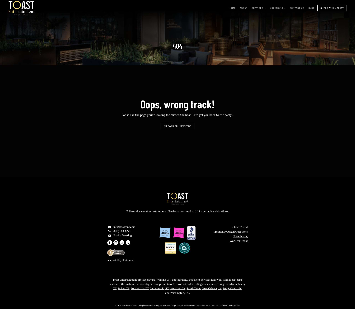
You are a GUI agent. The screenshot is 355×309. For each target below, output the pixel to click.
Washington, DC (179, 292)
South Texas (194, 288)
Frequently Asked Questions (231, 231)
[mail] (122, 242)
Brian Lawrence (204, 305)
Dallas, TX (124, 288)
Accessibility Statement (121, 260)
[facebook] (109, 242)
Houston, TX (177, 288)
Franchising (240, 236)
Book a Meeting (122, 235)
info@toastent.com (124, 226)
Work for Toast (239, 240)
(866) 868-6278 (121, 231)
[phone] (128, 242)
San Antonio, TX (159, 288)
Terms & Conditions (219, 305)
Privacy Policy (234, 305)
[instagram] (115, 242)
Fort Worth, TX (140, 288)
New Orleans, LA (212, 288)
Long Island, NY (232, 288)
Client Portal (240, 227)
